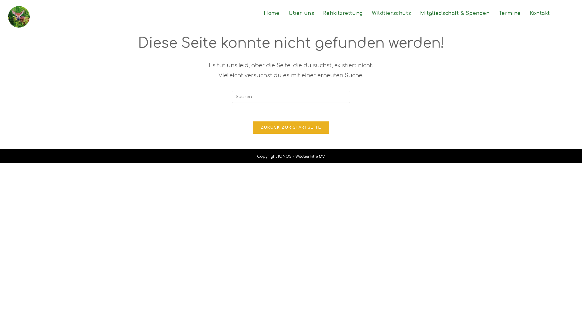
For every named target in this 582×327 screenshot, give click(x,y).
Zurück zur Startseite (291, 127)
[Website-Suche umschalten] (560, 13)
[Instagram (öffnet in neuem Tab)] (576, 13)
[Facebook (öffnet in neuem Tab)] (571, 13)
